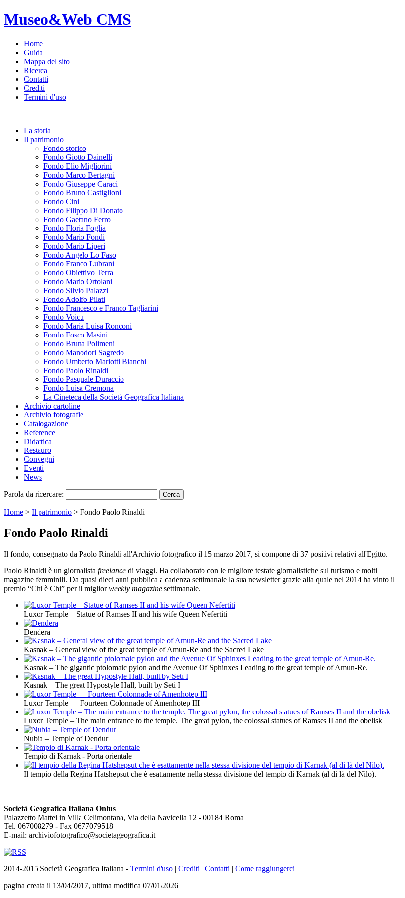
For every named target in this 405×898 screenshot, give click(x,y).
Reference (39, 432)
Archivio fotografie (53, 415)
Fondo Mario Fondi (74, 237)
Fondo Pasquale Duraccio (83, 379)
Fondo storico (64, 148)
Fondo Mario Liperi (74, 246)
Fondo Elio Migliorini (77, 166)
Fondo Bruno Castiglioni (82, 192)
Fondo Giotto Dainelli (77, 157)
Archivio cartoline (52, 406)
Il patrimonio (44, 139)
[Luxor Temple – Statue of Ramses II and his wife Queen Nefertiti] (129, 605)
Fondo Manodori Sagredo (83, 352)
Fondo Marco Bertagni (79, 175)
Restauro (37, 450)
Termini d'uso (45, 97)
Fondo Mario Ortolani (77, 281)
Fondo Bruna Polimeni (79, 343)
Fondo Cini (61, 201)
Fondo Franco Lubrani (78, 264)
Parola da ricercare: (34, 494)
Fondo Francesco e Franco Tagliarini (100, 308)
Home (33, 43)
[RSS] (15, 852)
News (33, 477)
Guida (33, 52)
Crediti (34, 88)
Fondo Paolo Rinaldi (75, 370)
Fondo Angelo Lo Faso (79, 255)
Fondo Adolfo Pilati (74, 299)
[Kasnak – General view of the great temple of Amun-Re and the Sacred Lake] (148, 640)
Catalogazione (46, 423)
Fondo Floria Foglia (74, 228)
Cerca (171, 494)
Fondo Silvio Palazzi (75, 290)
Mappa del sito (47, 61)
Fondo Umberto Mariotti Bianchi (94, 361)
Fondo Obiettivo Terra (78, 272)
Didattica (38, 441)
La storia (37, 130)
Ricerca (35, 70)
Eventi (34, 468)
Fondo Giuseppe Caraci (80, 184)
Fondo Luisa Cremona (78, 388)
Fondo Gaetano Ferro (77, 219)
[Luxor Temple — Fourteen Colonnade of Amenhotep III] (115, 694)
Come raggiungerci (265, 868)
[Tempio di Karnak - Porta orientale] (82, 747)
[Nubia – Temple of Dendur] (70, 729)
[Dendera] (41, 623)
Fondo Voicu (63, 317)
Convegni (39, 459)
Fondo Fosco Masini (75, 335)
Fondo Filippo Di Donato (83, 210)
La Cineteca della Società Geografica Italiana (113, 397)
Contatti (36, 79)
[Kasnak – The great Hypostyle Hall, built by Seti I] (106, 676)
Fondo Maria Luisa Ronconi (87, 326)
